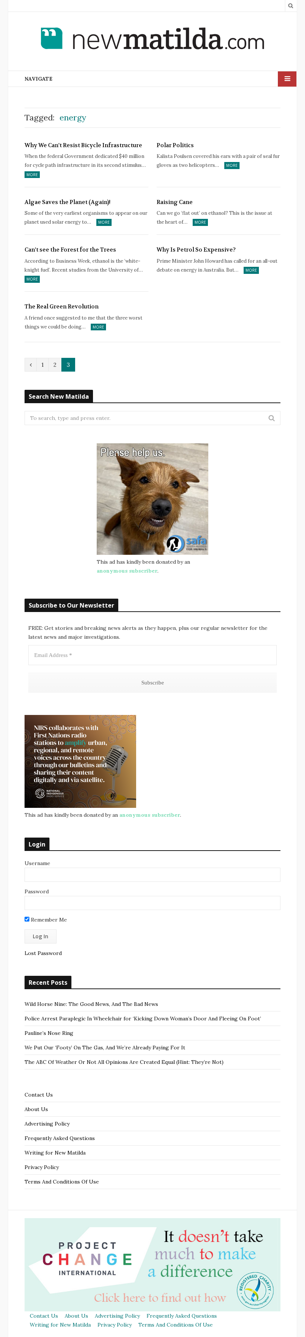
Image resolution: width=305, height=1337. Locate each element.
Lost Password (43, 953)
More (32, 174)
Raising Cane (175, 202)
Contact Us (39, 1094)
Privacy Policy (42, 1167)
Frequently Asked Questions (60, 1138)
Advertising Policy (47, 1123)
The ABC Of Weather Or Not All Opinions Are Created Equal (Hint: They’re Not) (124, 1062)
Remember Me (48, 919)
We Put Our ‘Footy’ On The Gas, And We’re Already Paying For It (105, 1047)
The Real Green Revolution (62, 306)
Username (37, 863)
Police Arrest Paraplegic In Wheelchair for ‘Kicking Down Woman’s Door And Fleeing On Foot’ (143, 1018)
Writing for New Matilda (55, 1152)
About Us (36, 1109)
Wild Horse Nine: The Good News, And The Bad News (91, 1004)
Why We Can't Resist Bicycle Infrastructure (83, 145)
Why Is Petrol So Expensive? (196, 249)
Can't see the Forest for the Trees (70, 249)
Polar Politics (175, 145)
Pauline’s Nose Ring (49, 1033)
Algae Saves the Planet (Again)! (67, 202)
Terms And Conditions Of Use (62, 1181)
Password (37, 891)
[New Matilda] (152, 39)
